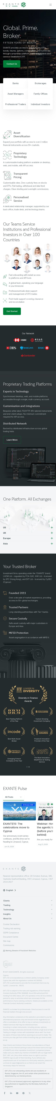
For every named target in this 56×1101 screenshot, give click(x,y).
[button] (12, 440)
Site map (7, 941)
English (9, 890)
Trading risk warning (11, 928)
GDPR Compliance (11, 933)
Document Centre (10, 937)
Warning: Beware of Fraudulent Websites (20, 951)
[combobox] (13, 797)
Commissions (8, 945)
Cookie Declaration (11, 924)
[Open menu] (50, 4)
